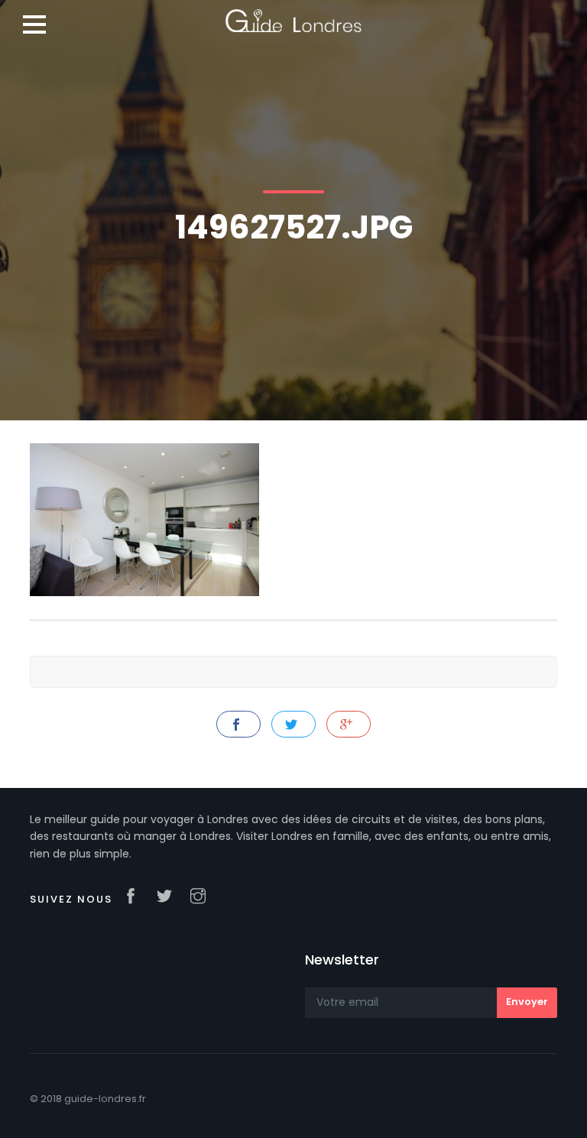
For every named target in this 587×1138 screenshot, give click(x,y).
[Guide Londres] (293, 15)
